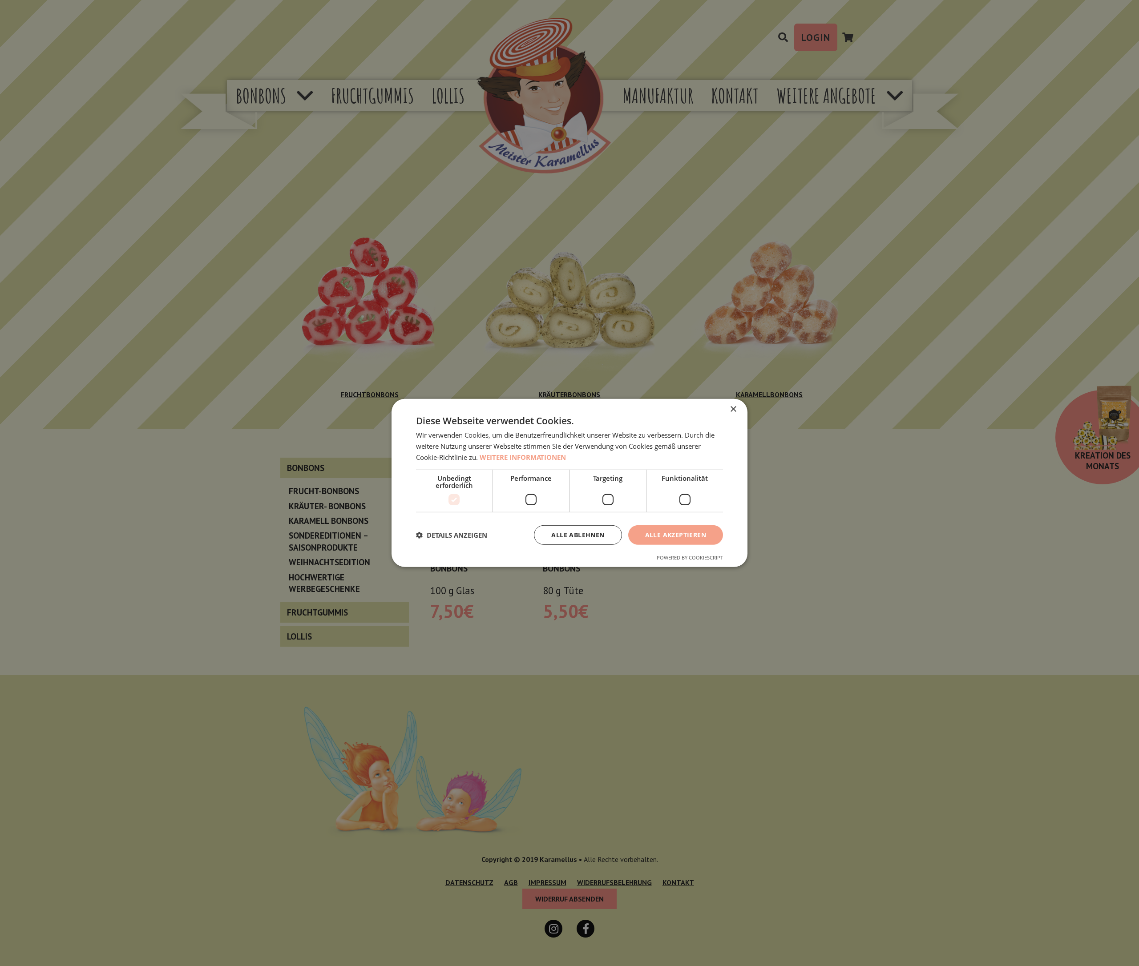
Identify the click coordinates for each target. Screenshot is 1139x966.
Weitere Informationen (523, 457)
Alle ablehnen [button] (577, 534)
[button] (451, 535)
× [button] (733, 409)
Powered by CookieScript (690, 557)
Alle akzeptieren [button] (675, 534)
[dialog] (569, 483)
